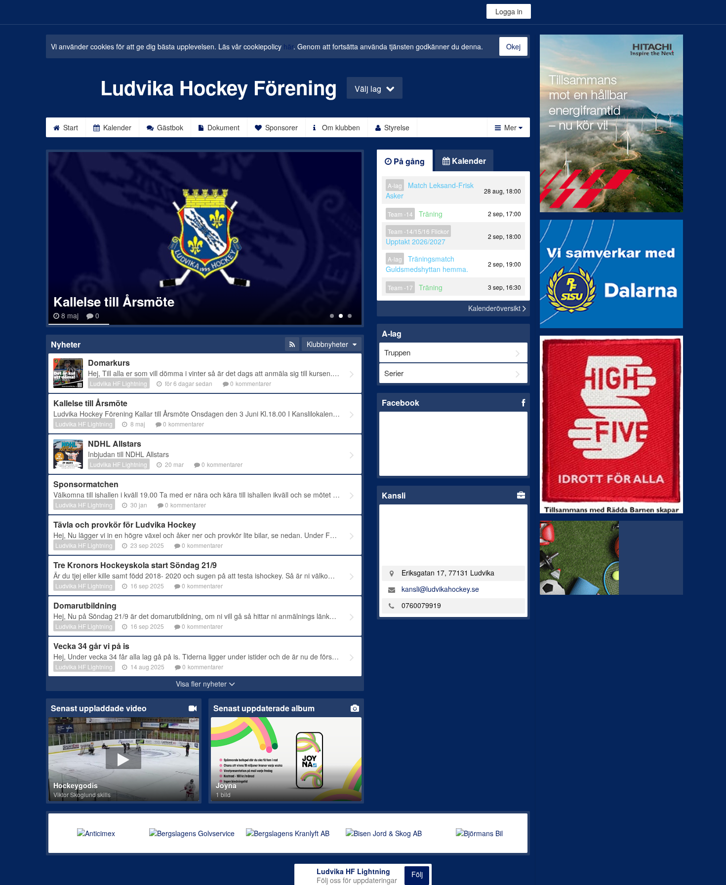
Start (69, 127)
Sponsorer (280, 127)
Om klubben (340, 127)
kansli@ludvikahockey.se (440, 589)
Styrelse (395, 127)
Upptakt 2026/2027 (415, 241)
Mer (510, 127)
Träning (431, 214)
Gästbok (169, 127)
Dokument (222, 127)
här (288, 46)
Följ (417, 874)
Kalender (116, 127)
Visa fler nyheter (202, 684)
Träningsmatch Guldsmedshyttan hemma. (427, 264)
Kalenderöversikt (495, 308)
